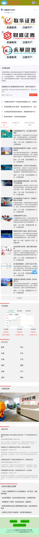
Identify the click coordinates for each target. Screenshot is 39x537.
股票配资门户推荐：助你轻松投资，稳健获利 (16, 502)
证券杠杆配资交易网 (19, 525)
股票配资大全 (33, 95)
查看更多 (19, 298)
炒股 (2, 371)
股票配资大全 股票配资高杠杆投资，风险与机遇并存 (18, 87)
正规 (2, 359)
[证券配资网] (10, 2)
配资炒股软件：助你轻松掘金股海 (15, 116)
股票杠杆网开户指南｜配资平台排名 (25, 231)
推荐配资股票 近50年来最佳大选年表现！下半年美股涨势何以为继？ (19, 435)
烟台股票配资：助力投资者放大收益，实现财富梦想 (19, 498)
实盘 (2, 353)
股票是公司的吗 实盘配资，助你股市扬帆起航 (17, 512)
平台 (21, 353)
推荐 (2, 365)
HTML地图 (29, 530)
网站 (21, 377)
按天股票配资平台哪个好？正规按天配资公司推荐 (25, 199)
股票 (21, 365)
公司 (21, 359)
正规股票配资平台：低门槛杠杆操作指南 (25, 132)
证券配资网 (13, 521)
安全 (21, 347)
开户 (21, 371)
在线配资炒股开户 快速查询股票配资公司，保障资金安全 (17, 459)
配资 (2, 347)
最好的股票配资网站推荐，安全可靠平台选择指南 (25, 182)
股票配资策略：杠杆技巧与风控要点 (25, 166)
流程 (2, 377)
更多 (35, 10)
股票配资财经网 (23, 532)
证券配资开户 (25, 521)
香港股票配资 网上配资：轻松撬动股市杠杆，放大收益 (16, 470)
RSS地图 (23, 530)
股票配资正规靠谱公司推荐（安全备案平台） (25, 280)
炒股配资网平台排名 (20, 216)
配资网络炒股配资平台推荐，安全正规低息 (25, 149)
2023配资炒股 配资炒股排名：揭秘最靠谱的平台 (19, 112)
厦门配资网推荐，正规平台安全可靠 (25, 264)
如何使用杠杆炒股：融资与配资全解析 (25, 247)
